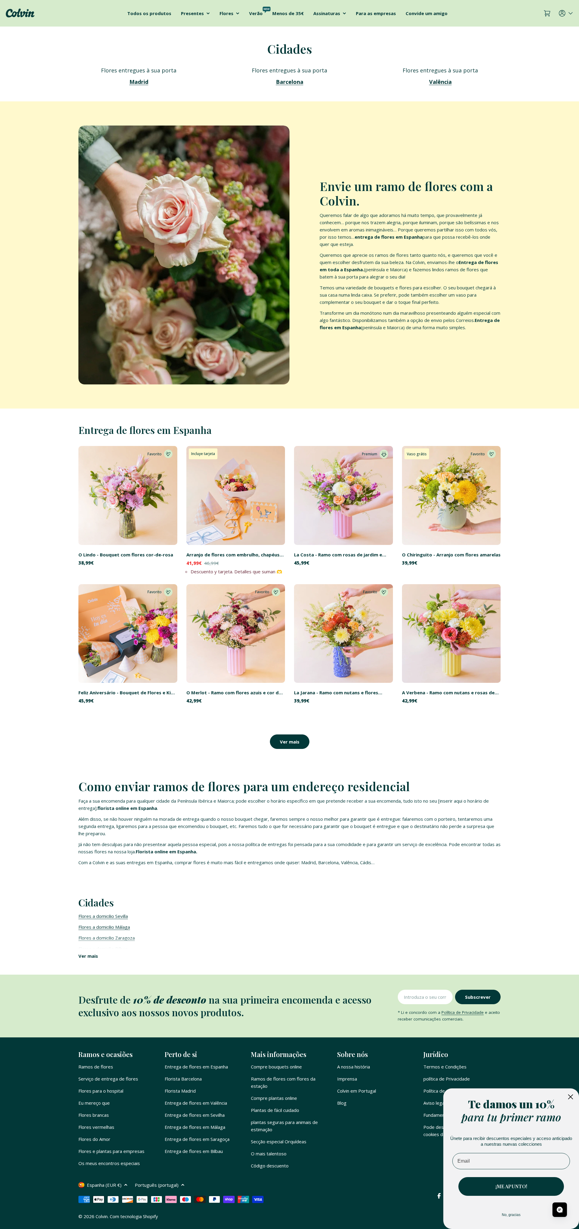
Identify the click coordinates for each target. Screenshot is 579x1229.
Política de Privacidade (462, 1012)
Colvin (102, 1216)
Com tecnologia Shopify (134, 1216)
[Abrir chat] (559, 1209)
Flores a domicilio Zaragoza (106, 938)
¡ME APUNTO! (511, 1186)
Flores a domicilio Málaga (104, 927)
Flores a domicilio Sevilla (103, 916)
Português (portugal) (157, 1185)
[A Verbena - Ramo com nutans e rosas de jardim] (451, 633)
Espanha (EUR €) (104, 1185)
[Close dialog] (570, 1096)
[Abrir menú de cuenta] (566, 13)
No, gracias (511, 1215)
